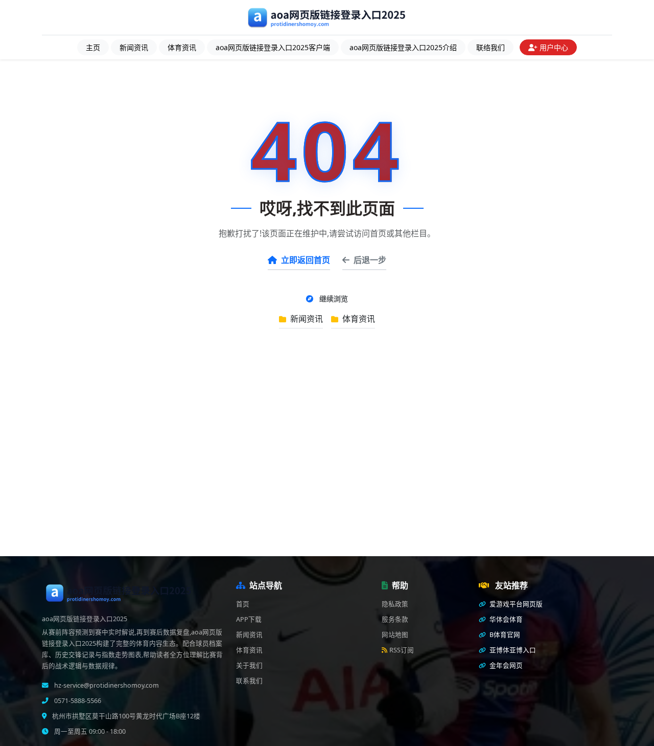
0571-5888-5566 (77, 700)
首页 (242, 604)
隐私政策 (395, 604)
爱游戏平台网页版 (515, 604)
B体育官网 (504, 634)
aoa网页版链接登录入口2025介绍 (403, 47)
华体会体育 (505, 619)
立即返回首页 (305, 260)
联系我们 (249, 680)
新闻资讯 (134, 47)
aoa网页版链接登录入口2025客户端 (273, 47)
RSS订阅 (401, 650)
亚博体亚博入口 (512, 650)
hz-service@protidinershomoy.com (106, 685)
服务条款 (395, 619)
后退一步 (370, 260)
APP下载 (249, 619)
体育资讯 (182, 47)
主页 (93, 47)
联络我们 (490, 47)
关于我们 (249, 665)
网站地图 (395, 634)
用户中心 (554, 47)
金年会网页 (505, 665)
